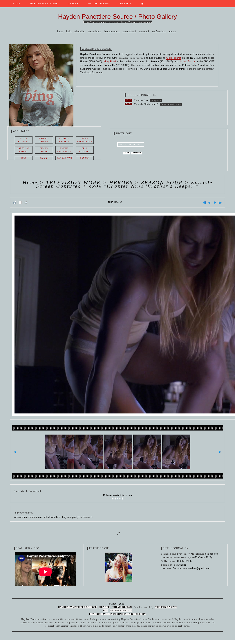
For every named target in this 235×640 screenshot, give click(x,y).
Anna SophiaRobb (84, 140)
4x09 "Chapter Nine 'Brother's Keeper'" (144, 186)
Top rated (144, 31)
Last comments (112, 31)
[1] (113, 498)
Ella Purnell (84, 149)
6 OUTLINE (180, 564)
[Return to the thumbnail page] (14, 202)
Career (73, 3)
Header (104, 607)
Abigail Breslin (64, 140)
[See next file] (214, 202)
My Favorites (158, 31)
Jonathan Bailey (23, 149)
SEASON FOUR (162, 182)
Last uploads (94, 31)
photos (137, 153)
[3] (117, 498)
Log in (65, 517)
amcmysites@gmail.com (196, 568)
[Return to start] (204, 202)
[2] (115, 498)
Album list (80, 31)
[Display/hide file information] (20, 202)
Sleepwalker (141, 100)
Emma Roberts (23, 140)
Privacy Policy (121, 610)
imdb (127, 153)
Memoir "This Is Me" (146, 104)
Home (16, 3)
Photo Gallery (99, 3)
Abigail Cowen (44, 140)
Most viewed (129, 31)
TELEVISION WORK (73, 182)
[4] (120, 498)
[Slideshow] (25, 202)
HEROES (121, 182)
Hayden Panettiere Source (77, 607)
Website (125, 3)
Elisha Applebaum (64, 149)
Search (172, 31)
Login (68, 31)
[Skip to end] (220, 202)
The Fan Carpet (166, 607)
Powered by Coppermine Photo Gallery (117, 614)
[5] (122, 498)
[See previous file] (209, 202)
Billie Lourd (44, 149)
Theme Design (122, 607)
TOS (105, 610)
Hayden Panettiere (44, 3)
